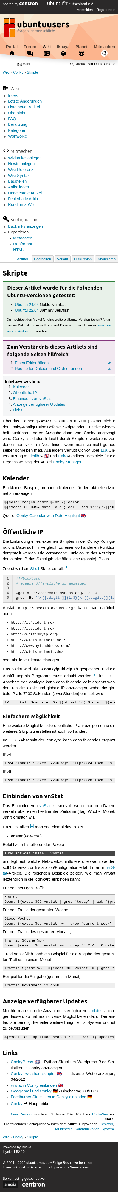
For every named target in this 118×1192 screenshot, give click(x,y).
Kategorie (16, 130)
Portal (12, 46)
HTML (18, 249)
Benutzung (17, 124)
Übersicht (16, 113)
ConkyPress (22, 1062)
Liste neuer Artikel (24, 107)
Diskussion (83, 259)
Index (13, 95)
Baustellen (17, 181)
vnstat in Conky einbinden (34, 1085)
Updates (95, 1011)
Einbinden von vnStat (32, 398)
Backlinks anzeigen (25, 226)
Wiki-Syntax (19, 175)
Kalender (21, 387)
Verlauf (62, 259)
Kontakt (21, 1167)
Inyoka (26, 1147)
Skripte (32, 73)
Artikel (22, 259)
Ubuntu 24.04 (27, 304)
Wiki (47, 46)
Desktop (106, 1124)
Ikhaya (63, 46)
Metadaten (22, 238)
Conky (18, 73)
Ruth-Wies (100, 1114)
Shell (34, 568)
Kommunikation (87, 1129)
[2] (94, 675)
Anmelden (85, 10)
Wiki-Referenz (20, 169)
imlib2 (36, 456)
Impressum (59, 1167)
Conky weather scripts (32, 1073)
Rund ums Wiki (21, 204)
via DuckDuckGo (101, 64)
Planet (81, 46)
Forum (30, 46)
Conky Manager (67, 462)
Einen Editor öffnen (32, 363)
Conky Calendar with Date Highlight (48, 515)
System (108, 1129)
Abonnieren (107, 259)
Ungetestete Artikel (25, 193)
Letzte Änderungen (25, 101)
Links (18, 410)
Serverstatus (79, 1167)
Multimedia (63, 1129)
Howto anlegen (21, 164)
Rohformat (22, 244)
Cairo (63, 456)
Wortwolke (17, 136)
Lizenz (8, 1167)
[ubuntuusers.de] (37, 29)
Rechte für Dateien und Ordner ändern (49, 368)
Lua (104, 450)
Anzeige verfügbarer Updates (39, 404)
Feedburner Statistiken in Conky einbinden (48, 1097)
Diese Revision (21, 1114)
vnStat (45, 806)
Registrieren (105, 10)
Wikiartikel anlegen (24, 158)
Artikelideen (18, 187)
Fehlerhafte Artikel (24, 199)
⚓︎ (109, 363)
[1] (66, 567)
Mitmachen (104, 46)
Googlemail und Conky (31, 1091)
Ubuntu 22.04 (27, 310)
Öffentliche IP (25, 392)
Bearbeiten (42, 259)
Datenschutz (38, 1167)
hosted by (11, 4)
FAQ (12, 118)
